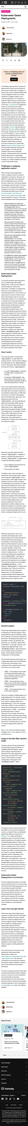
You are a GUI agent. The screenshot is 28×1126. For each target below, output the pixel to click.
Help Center (4, 1067)
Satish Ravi (9, 33)
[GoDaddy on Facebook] (2, 1099)
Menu (2, 6)
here (5, 730)
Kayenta (12, 127)
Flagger (17, 133)
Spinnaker (11, 129)
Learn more (7, 1047)
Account (3, 1079)
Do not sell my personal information (14, 1107)
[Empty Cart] (25, 2)
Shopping (3, 1083)
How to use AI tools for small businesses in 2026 (11, 1042)
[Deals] (15, 2)
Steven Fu (9, 39)
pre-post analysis (6, 193)
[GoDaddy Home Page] (7, 1088)
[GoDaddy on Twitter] (14, 1099)
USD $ (23, 1095)
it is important (13, 104)
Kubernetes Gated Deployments (14, 145)
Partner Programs (6, 1075)
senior (12, 985)
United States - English (7, 1095)
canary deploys (17, 195)
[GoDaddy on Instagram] (6, 1099)
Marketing (8, 1035)
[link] (7, 60)
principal (3, 985)
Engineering (6, 11)
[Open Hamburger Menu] (1, 2)
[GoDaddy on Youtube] (18, 1099)
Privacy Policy (13, 1104)
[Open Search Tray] (12, 2)
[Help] (18, 2)
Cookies (20, 1104)
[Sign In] (22, 2)
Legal (7, 1104)
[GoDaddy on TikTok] (10, 1099)
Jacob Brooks (10, 27)
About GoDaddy (5, 1062)
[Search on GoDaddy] (25, 6)
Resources (4, 1071)
